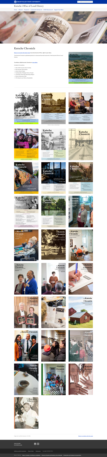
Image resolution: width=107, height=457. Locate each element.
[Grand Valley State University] (27, 2)
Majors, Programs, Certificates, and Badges (31, 455)
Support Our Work (58, 9)
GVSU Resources (47, 9)
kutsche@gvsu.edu (18, 444)
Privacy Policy (31, 451)
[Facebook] (35, 443)
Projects (26, 9)
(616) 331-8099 (17, 443)
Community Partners (36, 9)
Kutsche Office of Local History (29, 5)
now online (34, 62)
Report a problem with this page (85, 436)
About (20, 9)
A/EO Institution (20, 451)
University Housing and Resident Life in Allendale (52, 455)
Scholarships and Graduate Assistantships (72, 455)
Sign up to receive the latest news (22, 52)
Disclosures (38, 451)
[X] (38, 443)
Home (15, 9)
